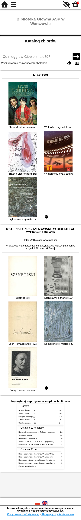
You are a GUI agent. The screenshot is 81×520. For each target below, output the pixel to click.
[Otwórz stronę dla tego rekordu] (23, 104)
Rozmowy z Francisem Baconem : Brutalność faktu (40, 444)
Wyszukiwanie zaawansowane (19, 62)
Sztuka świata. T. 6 (26, 420)
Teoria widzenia (25, 435)
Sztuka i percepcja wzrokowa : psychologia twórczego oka (43, 441)
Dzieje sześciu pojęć (27, 416)
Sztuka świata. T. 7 (26, 413)
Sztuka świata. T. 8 (26, 410)
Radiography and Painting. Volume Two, (35, 457)
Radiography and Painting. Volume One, (36, 454)
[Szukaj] (76, 56)
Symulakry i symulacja (27, 438)
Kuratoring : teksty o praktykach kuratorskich (37, 460)
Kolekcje (42, 62)
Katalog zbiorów (40, 41)
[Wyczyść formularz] (69, 63)
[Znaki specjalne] (77, 63)
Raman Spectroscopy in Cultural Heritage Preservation (42, 432)
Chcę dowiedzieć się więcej (23, 514)
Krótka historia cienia (27, 466)
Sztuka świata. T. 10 (27, 423)
